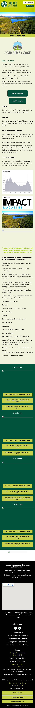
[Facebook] (15, 628)
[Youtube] (19, 628)
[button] (33, 10)
